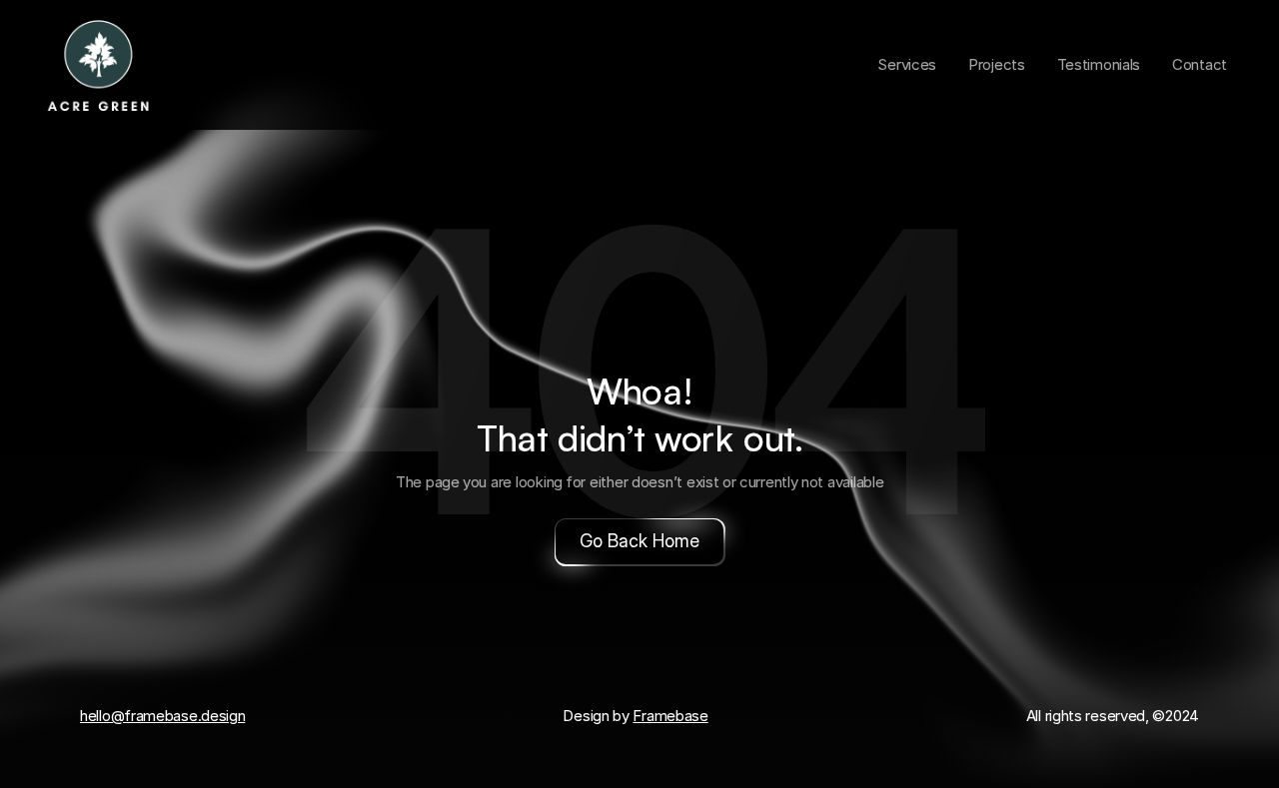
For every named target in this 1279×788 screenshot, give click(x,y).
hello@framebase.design (162, 715)
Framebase (670, 715)
